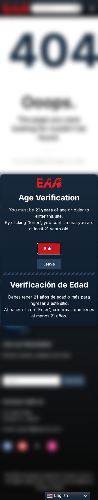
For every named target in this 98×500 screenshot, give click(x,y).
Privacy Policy (50, 487)
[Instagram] (52, 446)
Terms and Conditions (68, 481)
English (60, 495)
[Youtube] (22, 446)
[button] (92, 8)
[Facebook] (8, 446)
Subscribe (73, 380)
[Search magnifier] (77, 8)
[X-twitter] (37, 446)
